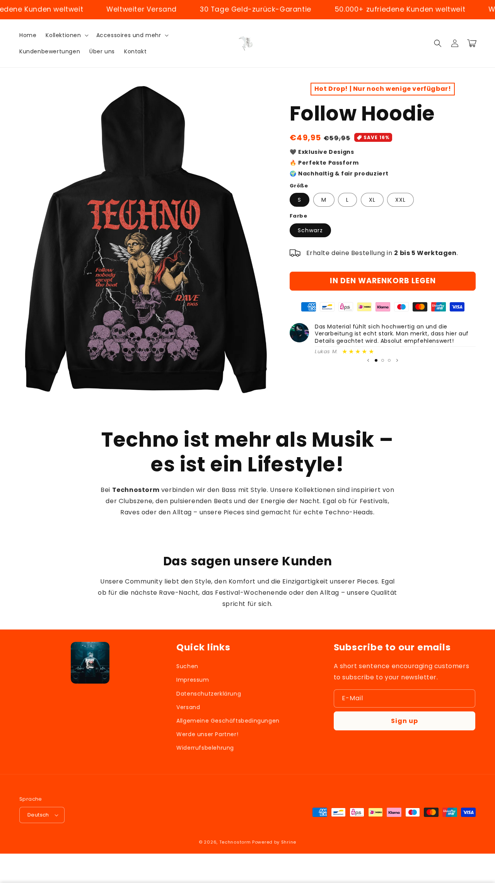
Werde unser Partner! (207, 734)
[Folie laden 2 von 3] (382, 360)
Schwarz (310, 230)
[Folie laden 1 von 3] (376, 360)
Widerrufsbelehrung (205, 748)
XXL (400, 200)
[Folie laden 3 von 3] (389, 360)
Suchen (187, 666)
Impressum (192, 680)
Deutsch (38, 814)
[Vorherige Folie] (368, 360)
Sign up (404, 720)
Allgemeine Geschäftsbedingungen (228, 721)
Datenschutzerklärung (208, 694)
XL (372, 200)
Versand (188, 707)
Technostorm (235, 842)
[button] (66, 35)
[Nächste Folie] (397, 360)
